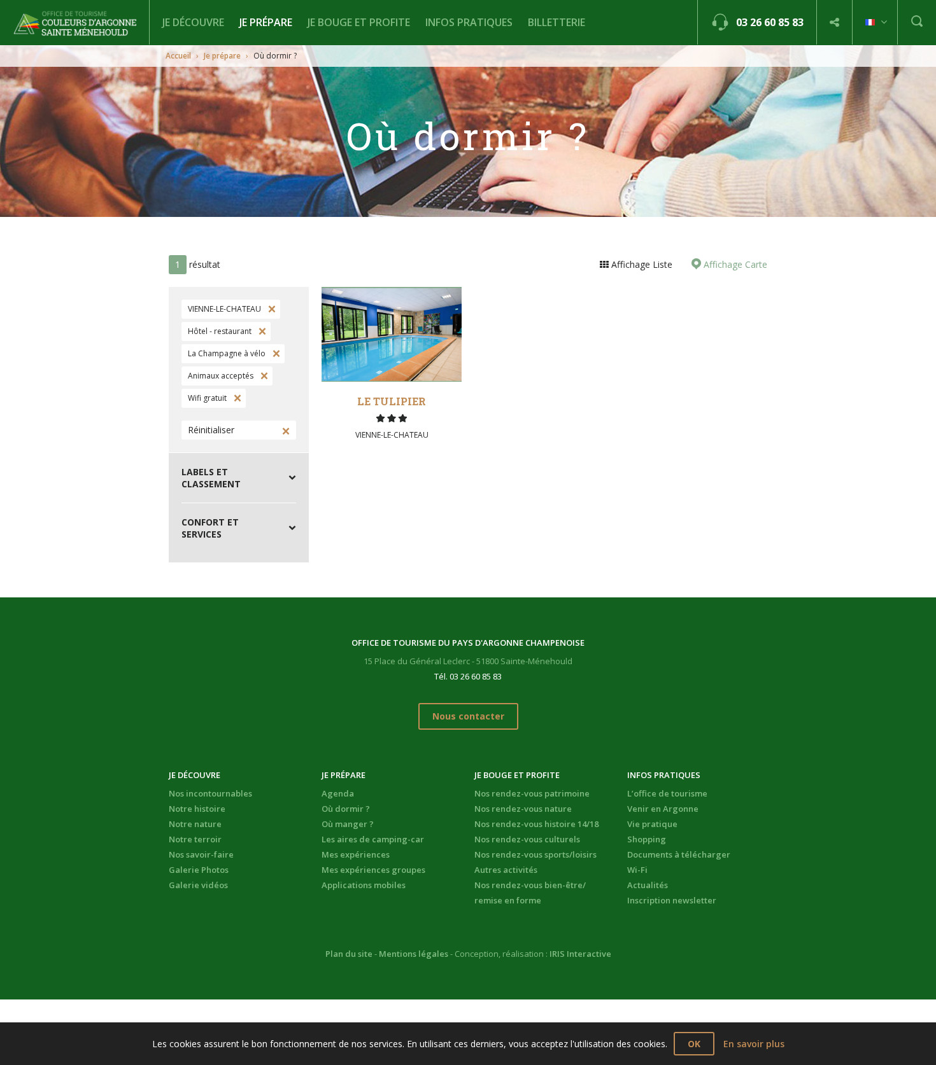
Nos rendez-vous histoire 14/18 (536, 824)
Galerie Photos (199, 869)
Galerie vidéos (198, 885)
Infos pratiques (469, 22)
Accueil (178, 55)
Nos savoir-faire (201, 854)
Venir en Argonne (662, 808)
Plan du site (348, 953)
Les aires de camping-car (373, 839)
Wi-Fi (637, 869)
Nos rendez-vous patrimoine (532, 793)
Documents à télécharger (678, 854)
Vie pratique (652, 824)
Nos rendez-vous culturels (527, 839)
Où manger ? (348, 824)
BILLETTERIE (556, 22)
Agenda (338, 793)
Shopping (646, 839)
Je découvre (193, 22)
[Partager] (834, 22)
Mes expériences (356, 854)
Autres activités (505, 869)
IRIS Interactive (580, 953)
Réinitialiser (211, 430)
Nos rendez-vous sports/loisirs (535, 854)
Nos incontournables (210, 793)
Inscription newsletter (671, 900)
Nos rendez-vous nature (523, 808)
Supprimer (270, 309)
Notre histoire (197, 808)
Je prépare (265, 22)
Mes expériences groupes (373, 869)
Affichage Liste (640, 264)
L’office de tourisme (667, 793)
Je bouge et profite (359, 22)
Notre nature (195, 824)
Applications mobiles (364, 885)
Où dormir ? (346, 808)
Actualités (647, 885)
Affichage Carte (734, 264)
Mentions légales (413, 953)
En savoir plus (753, 1044)
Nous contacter (468, 716)
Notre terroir (195, 839)
